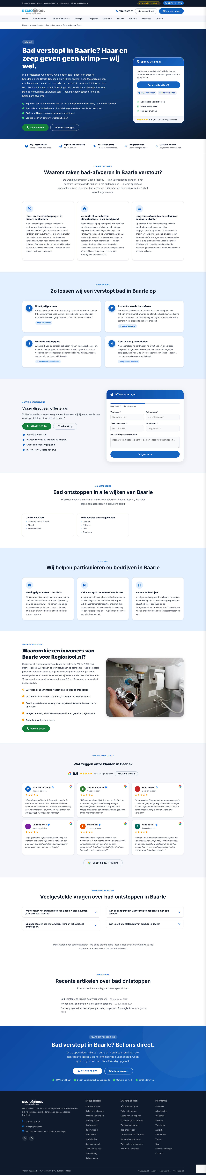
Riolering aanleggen (94, 1111)
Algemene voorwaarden (161, 1171)
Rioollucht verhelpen (130, 1148)
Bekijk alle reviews (126, 773)
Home (25, 18)
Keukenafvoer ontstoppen (132, 1134)
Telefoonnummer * (118, 423)
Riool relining (91, 1153)
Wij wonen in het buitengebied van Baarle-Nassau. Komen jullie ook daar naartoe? (57, 912)
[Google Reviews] (31, 1138)
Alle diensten (161, 1111)
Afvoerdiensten (60, 18)
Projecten (93, 18)
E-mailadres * (152, 423)
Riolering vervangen (94, 1115)
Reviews (120, 18)
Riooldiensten (39, 18)
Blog (157, 1144)
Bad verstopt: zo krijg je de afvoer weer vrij (84, 998)
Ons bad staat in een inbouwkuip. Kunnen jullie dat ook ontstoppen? (55, 925)
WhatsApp (66, 426)
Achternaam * (152, 412)
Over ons (107, 18)
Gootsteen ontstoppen (131, 1115)
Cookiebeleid (178, 1171)
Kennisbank (160, 1134)
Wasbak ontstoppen (130, 1125)
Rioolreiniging (91, 1130)
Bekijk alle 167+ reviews (105, 862)
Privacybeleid (143, 1171)
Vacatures (146, 18)
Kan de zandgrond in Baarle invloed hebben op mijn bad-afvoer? (139, 912)
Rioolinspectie (91, 1125)
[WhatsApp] (24, 1138)
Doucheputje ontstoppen (132, 1120)
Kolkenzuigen (91, 1158)
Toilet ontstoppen (128, 1111)
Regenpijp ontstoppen (131, 1139)
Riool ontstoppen (93, 1106)
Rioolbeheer (90, 1134)
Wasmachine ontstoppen (132, 1144)
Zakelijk (78, 18)
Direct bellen (37, 127)
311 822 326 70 (175, 3)
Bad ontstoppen (53, 25)
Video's (133, 18)
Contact (159, 18)
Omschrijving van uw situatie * (123, 435)
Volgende (143, 454)
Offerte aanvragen (171, 11)
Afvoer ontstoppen (129, 1106)
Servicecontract (146, 11)
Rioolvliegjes (91, 1139)
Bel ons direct (37, 728)
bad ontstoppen (80, 944)
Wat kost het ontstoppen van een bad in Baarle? (134, 923)
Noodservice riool (93, 1148)
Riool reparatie (92, 1120)
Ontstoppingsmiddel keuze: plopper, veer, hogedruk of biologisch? (96, 1008)
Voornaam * (115, 412)
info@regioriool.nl (81, 3)
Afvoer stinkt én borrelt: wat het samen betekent (86, 1003)
